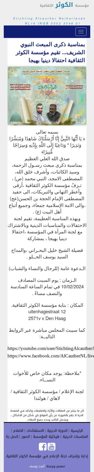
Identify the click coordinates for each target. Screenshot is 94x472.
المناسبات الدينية (74, 436)
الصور (25, 436)
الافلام (17, 430)
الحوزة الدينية (56, 430)
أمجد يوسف (37, 466)
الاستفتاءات (34, 430)
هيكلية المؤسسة (45, 436)
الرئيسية (76, 430)
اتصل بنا (12, 436)
